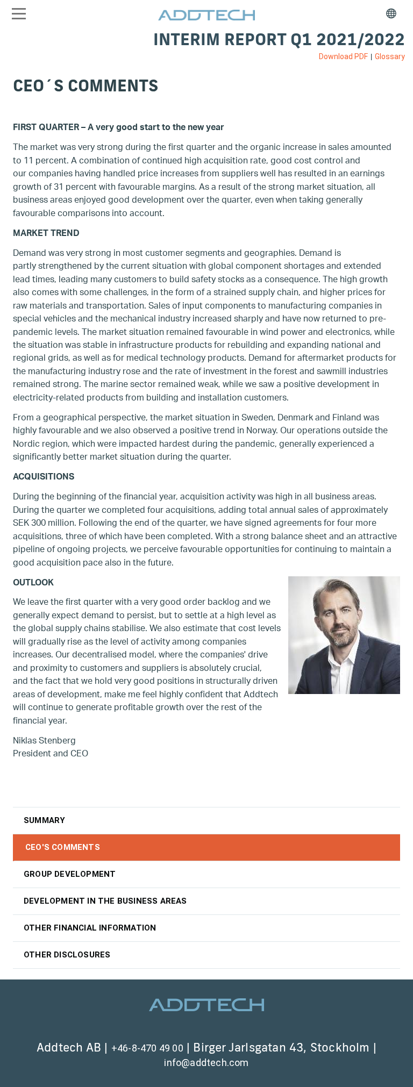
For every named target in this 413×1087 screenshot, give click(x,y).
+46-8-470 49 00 (147, 1048)
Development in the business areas (105, 901)
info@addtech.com (206, 1062)
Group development (70, 874)
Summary (44, 820)
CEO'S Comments (62, 847)
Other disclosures (67, 955)
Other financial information (90, 928)
